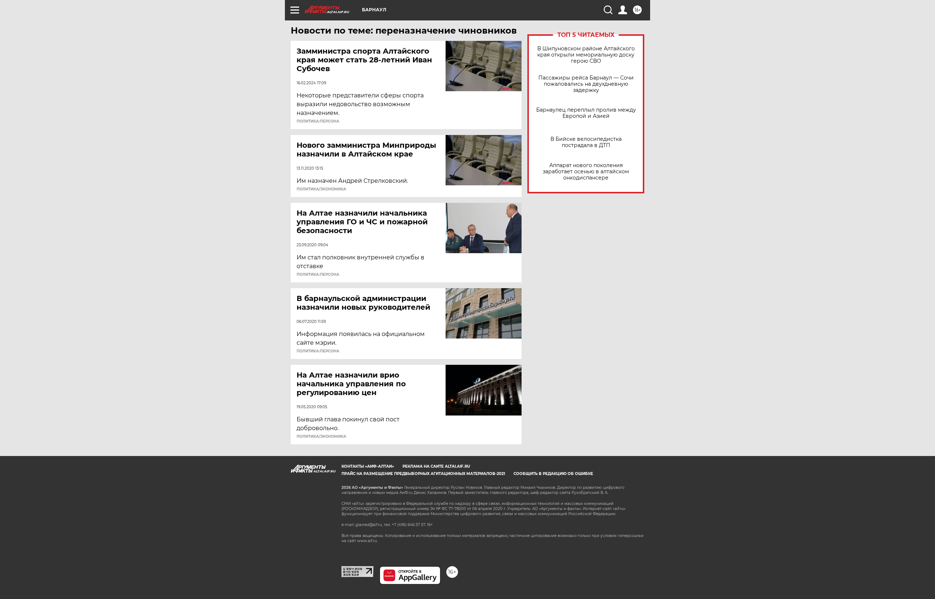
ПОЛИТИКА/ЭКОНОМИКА (321, 189)
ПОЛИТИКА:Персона (318, 121)
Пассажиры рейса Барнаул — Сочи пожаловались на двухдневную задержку (586, 84)
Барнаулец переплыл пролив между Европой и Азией (586, 113)
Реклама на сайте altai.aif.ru (436, 466)
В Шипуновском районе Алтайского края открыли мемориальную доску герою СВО (586, 55)
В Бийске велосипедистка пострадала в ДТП (586, 142)
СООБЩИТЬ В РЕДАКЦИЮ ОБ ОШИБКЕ (553, 473)
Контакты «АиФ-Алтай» (367, 466)
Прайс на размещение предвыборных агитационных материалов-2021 (423, 473)
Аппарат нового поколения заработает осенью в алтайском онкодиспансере (586, 171)
